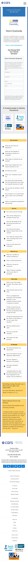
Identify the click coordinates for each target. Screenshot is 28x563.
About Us (15, 519)
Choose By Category (15, 481)
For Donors (14, 485)
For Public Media (15, 507)
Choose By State (15, 478)
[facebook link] (5, 466)
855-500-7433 (14, 12)
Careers (15, 528)
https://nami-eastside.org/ (14, 45)
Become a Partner (14, 501)
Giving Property (14, 509)
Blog (15, 522)
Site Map (15, 540)
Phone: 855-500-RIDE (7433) (14, 454)
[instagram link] (16, 466)
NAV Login (14, 515)
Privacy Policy (14, 537)
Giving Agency (14, 512)
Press (14, 525)
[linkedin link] (19, 466)
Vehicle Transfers (15, 494)
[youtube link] (8, 466)
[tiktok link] (23, 466)
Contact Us (14, 531)
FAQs (16, 392)
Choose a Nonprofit (14, 476)
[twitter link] (12, 466)
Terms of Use (15, 535)
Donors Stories (14, 491)
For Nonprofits (14, 498)
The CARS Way (14, 504)
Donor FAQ (14, 488)
